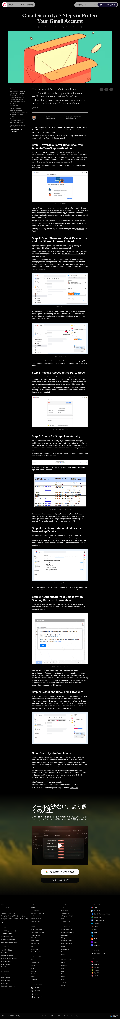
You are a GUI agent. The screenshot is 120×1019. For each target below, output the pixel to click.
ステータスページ (66, 921)
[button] (11, 4)
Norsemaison (35, 943)
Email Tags (4, 983)
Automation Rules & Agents (9, 942)
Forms (63, 976)
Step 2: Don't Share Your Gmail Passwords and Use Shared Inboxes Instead (18, 99)
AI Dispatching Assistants (8, 939)
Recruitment (65, 952)
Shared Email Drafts (7, 955)
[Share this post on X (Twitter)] (106, 89)
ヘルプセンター (65, 913)
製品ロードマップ (36, 921)
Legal (63, 946)
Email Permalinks (6, 967)
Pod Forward (35, 940)
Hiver (33, 960)
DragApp (34, 974)
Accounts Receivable (67, 932)
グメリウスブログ (43, 27)
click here (62, 165)
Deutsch (96, 967)
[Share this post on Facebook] (111, 89)
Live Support (65, 910)
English (96, 961)
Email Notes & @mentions (9, 958)
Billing (63, 938)
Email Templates (6, 964)
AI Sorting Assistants (7, 936)
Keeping (33, 976)
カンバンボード (5, 975)
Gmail (63, 962)
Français (96, 964)
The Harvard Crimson (37, 932)
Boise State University (38, 952)
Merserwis (34, 949)
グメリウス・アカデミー (68, 916)
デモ (2, 910)
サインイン (92, 5)
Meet (62, 979)
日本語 (96, 975)
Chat (62, 968)
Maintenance (65, 949)
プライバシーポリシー (56, 1016)
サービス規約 (45, 1016)
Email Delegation (6, 961)
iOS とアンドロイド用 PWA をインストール (13, 916)
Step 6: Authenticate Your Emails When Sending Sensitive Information (18, 120)
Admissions (64, 935)
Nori (32, 946)
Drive (62, 974)
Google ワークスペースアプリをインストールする (14, 919)
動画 (62, 918)
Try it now (74, 788)
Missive (33, 971)
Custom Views (5, 980)
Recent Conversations (8, 986)
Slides (63, 985)
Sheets (63, 982)
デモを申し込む (81, 5)
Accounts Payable (66, 929)
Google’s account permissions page (55, 387)
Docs (62, 971)
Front (33, 968)
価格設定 (30, 5)
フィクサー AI (35, 962)
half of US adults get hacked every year (60, 127)
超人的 (33, 965)
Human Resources (66, 943)
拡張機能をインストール (8, 913)
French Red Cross (36, 929)
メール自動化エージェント (8, 931)
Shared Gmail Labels (7, 953)
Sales (63, 954)
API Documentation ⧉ (7, 923)
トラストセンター (36, 916)
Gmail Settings (68, 540)
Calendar (64, 965)
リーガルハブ (35, 910)
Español (96, 973)
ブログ (63, 907)
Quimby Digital (35, 935)
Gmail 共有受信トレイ (7, 950)
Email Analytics (5, 977)
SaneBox (34, 979)
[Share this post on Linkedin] (101, 89)
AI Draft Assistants (6, 933)
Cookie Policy (74, 1016)
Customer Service (66, 940)
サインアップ (5, 907)
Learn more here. (64, 708)
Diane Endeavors (36, 938)
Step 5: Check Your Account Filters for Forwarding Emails (18, 114)
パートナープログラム (37, 913)
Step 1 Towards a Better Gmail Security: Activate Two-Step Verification (17, 93)
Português (97, 970)
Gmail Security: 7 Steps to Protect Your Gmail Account (67, 27)
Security (66, 1016)
